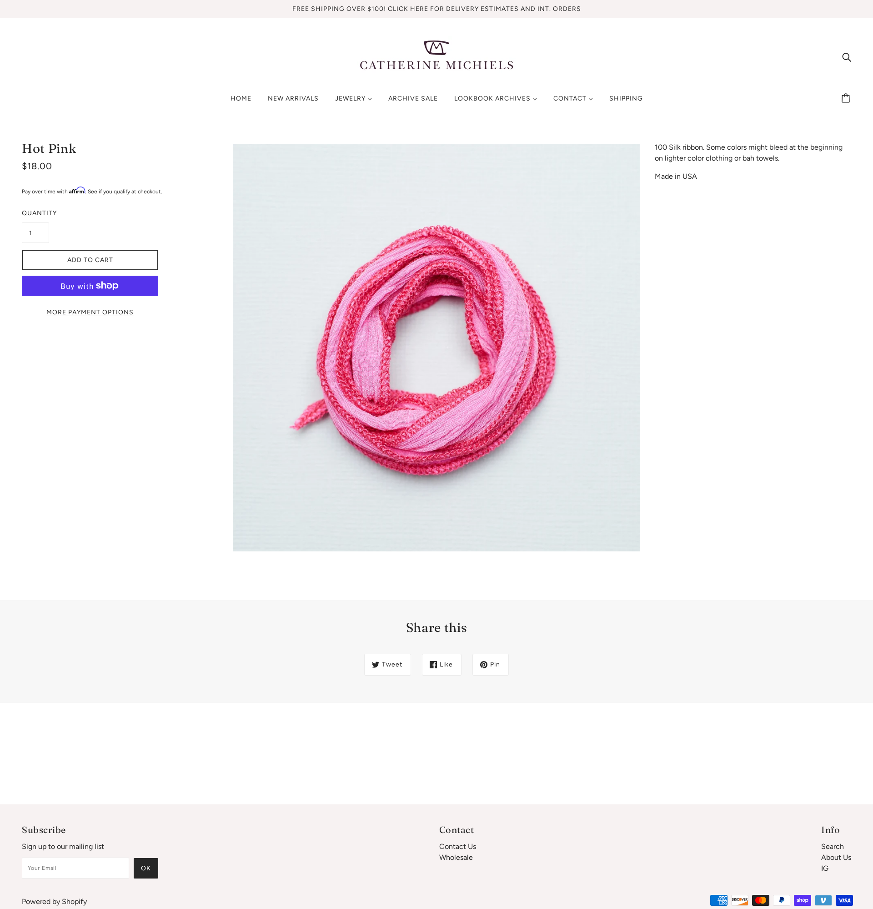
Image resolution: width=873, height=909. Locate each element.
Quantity (35, 213)
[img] (846, 57)
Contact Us (457, 846)
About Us (836, 857)
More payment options (90, 312)
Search (832, 846)
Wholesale (456, 857)
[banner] (436, 56)
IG (824, 868)
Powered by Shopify (54, 901)
